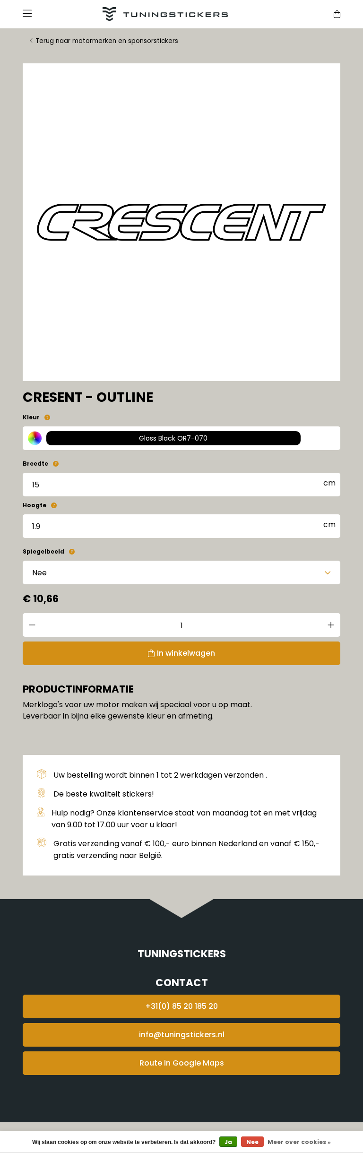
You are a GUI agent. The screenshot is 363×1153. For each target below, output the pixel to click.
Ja (228, 1142)
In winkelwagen (186, 653)
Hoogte (34, 505)
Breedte (35, 463)
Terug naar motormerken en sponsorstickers (106, 40)
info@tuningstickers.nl (182, 1034)
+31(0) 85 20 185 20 (181, 1006)
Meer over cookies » (299, 1142)
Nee (252, 1142)
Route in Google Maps (181, 1063)
